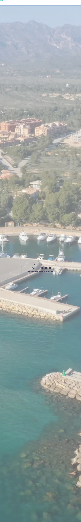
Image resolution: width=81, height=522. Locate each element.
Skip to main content (2, 0)
